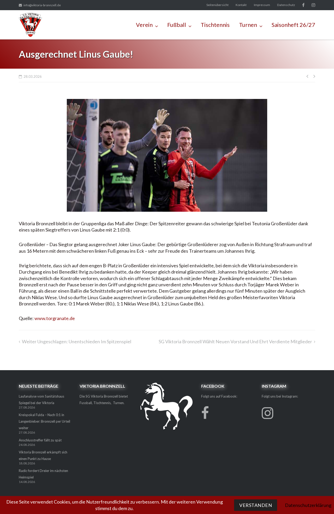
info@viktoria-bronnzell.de (42, 5)
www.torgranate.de (54, 318)
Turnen (248, 24)
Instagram (313, 5)
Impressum (262, 5)
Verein (144, 24)
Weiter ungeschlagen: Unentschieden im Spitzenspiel (76, 341)
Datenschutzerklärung (308, 505)
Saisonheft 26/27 (293, 24)
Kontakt (241, 5)
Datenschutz (286, 5)
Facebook (303, 5)
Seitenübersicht (217, 5)
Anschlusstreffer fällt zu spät (40, 440)
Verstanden (255, 505)
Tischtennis (215, 24)
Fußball (176, 24)
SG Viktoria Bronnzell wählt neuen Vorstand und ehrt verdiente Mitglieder (235, 341)
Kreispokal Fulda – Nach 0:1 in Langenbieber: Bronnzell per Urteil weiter (44, 421)
